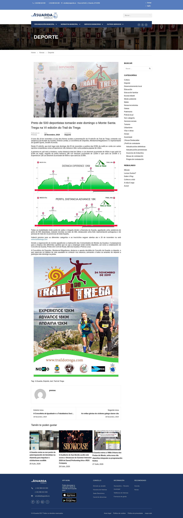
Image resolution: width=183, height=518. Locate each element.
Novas (41, 52)
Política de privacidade (135, 513)
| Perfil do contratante (132, 143)
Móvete (127, 170)
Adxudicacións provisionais (136, 150)
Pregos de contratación (135, 159)
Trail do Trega (59, 381)
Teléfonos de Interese (121, 493)
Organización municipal (44, 24)
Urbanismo (128, 127)
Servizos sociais (130, 121)
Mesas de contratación (134, 156)
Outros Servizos (114, 24)
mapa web (148, 513)
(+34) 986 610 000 (40, 3)
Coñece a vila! (129, 179)
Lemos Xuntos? (130, 173)
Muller (126, 102)
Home (33, 52)
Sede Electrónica (98, 493)
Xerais (126, 134)
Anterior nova (38, 410)
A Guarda (38, 381)
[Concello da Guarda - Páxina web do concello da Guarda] (44, 15)
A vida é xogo (129, 183)
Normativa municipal (69, 24)
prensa (34, 135)
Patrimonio (128, 112)
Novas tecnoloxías (131, 105)
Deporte (51, 52)
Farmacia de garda (120, 496)
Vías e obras (129, 131)
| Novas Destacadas (131, 140)
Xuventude (128, 137)
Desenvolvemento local (133, 86)
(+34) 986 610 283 (54, 3)
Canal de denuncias (99, 497)
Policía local (128, 115)
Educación (128, 89)
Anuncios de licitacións (135, 153)
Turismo (127, 124)
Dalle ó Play (128, 176)
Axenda (136, 486)
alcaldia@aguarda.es (69, 3)
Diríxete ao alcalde (99, 486)
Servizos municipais (92, 24)
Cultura (127, 80)
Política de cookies (119, 513)
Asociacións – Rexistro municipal (121, 487)
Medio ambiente (130, 99)
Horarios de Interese (100, 489)
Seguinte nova (113, 410)
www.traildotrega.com (39, 239)
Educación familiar (131, 92)
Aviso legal (107, 513)
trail (51, 381)
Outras (126, 108)
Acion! (126, 186)
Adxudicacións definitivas (135, 147)
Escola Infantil (129, 96)
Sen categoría (129, 118)
